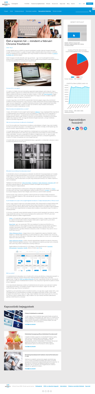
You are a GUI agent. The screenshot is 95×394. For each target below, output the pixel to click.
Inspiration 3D (51, 183)
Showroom (55, 3)
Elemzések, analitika (31, 11)
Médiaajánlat (38, 386)
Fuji (41, 248)
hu (80, 3)
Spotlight (50, 246)
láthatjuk (37, 112)
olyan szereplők (48, 94)
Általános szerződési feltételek (76, 386)
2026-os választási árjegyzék (50, 386)
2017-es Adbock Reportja (26, 279)
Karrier (73, 3)
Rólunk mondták (57, 11)
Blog (68, 3)
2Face (53, 188)
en (84, 3)
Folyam (6, 11)
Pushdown (35, 183)
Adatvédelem (63, 386)
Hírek (11, 11)
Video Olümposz (42, 183)
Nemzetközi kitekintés (44, 11)
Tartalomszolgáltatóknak (37, 3)
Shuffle (25, 248)
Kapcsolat (62, 3)
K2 (37, 248)
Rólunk (48, 3)
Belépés (90, 3)
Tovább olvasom (30, 324)
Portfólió (27, 3)
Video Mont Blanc (27, 183)
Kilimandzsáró (13, 248)
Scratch (47, 190)
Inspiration (20, 248)
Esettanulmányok (19, 11)
